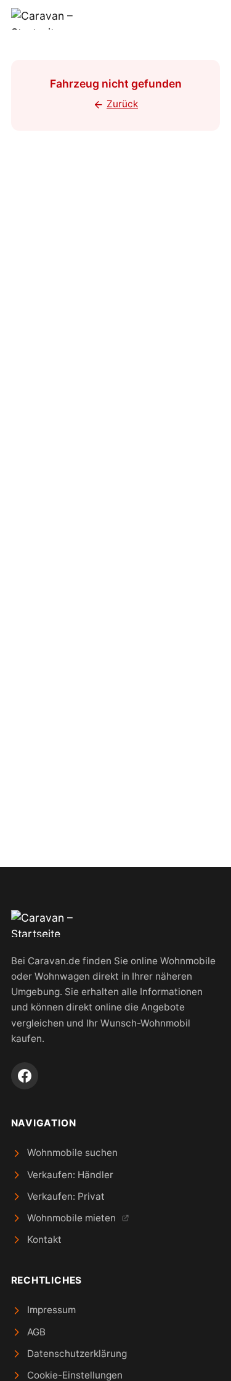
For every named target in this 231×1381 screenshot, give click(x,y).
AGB (36, 1332)
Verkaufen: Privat (66, 1196)
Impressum (51, 1310)
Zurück (122, 104)
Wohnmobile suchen (72, 1152)
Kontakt (44, 1239)
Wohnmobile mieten (71, 1218)
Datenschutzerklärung (77, 1353)
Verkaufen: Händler (70, 1175)
